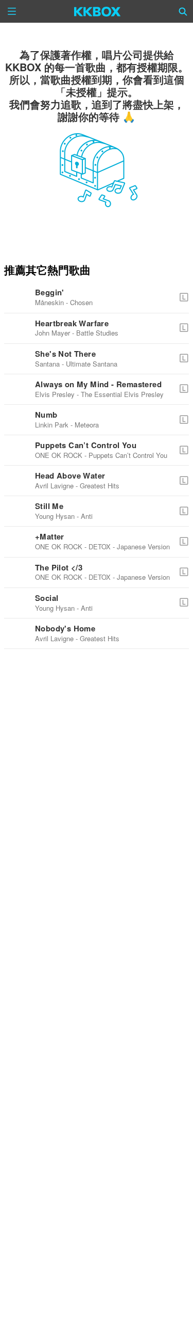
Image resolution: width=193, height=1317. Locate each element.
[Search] (183, 11)
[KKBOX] (97, 11)
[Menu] (12, 11)
